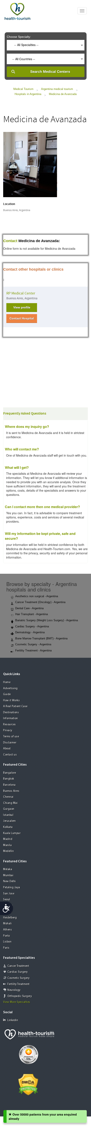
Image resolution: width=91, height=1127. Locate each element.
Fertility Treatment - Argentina (33, 650)
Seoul (6, 899)
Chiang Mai (10, 803)
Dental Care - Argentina (29, 608)
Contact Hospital (22, 318)
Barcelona (9, 785)
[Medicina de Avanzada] (30, 164)
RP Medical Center (20, 293)
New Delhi (9, 881)
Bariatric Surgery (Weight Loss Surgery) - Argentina (46, 620)
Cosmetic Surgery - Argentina (33, 644)
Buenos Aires (11, 791)
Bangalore (9, 773)
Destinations (11, 712)
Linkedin (12, 1020)
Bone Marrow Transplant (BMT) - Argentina (41, 638)
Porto (6, 935)
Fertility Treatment (18, 984)
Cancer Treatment (18, 966)
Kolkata (8, 827)
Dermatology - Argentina (30, 632)
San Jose (8, 893)
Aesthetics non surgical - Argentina (36, 596)
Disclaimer (9, 742)
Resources (9, 724)
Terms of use (11, 736)
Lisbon (7, 941)
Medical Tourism (23, 89)
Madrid (7, 839)
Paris (6, 948)
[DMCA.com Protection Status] (28, 1084)
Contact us (10, 754)
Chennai (8, 797)
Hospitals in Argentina (28, 94)
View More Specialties (16, 1002)
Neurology (14, 990)
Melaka (7, 869)
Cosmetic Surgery (18, 978)
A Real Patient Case (15, 706)
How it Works (11, 700)
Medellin (8, 851)
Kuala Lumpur (12, 833)
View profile (21, 307)
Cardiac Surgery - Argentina (32, 626)
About (7, 748)
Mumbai (8, 875)
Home (6, 682)
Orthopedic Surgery (19, 996)
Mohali (7, 923)
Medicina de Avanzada (63, 94)
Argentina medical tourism (57, 89)
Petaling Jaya (11, 887)
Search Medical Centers (50, 72)
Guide (7, 694)
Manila (7, 845)
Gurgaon (8, 809)
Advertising (10, 688)
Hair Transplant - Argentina (31, 614)
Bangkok (8, 778)
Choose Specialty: (19, 36)
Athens (7, 929)
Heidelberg (10, 917)
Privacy (7, 730)
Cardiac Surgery (17, 972)
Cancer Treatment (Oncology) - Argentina (40, 602)
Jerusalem (9, 821)
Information (10, 718)
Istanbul (8, 815)
